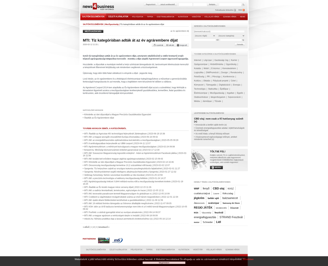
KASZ (231, 188)
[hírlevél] (225, 10)
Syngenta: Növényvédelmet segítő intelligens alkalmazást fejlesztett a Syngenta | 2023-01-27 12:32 (130, 172)
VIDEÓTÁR (196, 17)
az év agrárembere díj (179, 31)
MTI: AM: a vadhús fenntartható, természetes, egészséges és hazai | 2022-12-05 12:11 (124, 190)
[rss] (241, 10)
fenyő (206, 188)
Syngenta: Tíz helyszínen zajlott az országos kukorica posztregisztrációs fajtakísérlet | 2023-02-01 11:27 (132, 168)
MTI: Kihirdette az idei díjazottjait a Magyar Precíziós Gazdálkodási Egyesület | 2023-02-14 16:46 (129, 162)
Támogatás (211, 85)
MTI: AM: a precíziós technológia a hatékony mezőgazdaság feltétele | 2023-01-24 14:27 (125, 178)
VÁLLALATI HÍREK (211, 17)
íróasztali (234, 208)
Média (197, 101)
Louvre (216, 193)
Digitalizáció (224, 85)
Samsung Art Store (231, 203)
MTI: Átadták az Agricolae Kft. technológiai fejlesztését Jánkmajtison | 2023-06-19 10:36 (124, 133)
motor (196, 222)
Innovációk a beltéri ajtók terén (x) (211, 125)
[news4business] (98, 7)
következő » (104, 227)
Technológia (200, 89)
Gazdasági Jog (221, 60)
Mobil (206, 68)
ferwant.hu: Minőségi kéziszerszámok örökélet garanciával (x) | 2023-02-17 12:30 (122, 150)
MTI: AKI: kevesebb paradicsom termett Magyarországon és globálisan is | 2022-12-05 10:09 (127, 193)
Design (224, 72)
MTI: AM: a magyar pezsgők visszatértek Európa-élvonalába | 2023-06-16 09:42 (121, 137)
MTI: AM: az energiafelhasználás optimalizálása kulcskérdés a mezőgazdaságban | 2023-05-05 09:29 (131, 140)
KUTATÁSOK (183, 17)
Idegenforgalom (218, 97)
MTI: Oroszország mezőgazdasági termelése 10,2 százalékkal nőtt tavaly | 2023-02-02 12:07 (127, 165)
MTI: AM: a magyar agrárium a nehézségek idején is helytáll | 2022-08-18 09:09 (121, 215)
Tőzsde (217, 101)
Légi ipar (208, 60)
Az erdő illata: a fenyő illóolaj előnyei (212, 133)
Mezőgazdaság (112, 24)
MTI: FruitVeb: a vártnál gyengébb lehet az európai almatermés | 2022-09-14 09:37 (122, 212)
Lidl (218, 222)
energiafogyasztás (205, 217)
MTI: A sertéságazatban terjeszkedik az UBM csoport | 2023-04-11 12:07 (117, 143)
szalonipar (213, 203)
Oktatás (206, 80)
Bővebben (248, 259)
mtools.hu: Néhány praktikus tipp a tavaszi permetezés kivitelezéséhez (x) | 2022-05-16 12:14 (127, 219)
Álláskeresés (199, 203)
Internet (197, 60)
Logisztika (198, 72)
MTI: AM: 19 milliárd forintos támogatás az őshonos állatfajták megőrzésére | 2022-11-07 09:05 (128, 203)
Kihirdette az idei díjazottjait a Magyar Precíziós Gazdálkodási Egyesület (117, 114)
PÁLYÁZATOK (137, 17)
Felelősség (199, 76)
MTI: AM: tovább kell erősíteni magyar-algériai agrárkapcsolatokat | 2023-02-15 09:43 (123, 159)
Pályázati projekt (220, 80)
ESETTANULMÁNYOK (165, 17)
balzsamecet (230, 198)
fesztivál (219, 212)
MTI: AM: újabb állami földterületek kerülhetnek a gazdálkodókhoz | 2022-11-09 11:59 (123, 200)
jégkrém (199, 198)
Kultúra (197, 80)
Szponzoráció (234, 97)
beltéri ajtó (213, 198)
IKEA (196, 213)
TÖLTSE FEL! (218, 151)
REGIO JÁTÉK (203, 207)
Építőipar (224, 89)
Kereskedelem (229, 68)
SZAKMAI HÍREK (229, 17)
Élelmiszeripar (200, 93)
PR (208, 76)
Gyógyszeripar (201, 64)
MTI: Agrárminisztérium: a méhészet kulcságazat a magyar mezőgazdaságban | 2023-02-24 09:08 (129, 146)
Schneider (208, 222)
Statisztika (212, 89)
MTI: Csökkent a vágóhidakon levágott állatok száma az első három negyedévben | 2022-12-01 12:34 (131, 197)
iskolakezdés (221, 208)
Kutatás (197, 68)
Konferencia (228, 76)
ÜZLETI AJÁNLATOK (118, 16)
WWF (196, 188)
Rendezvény (236, 72)
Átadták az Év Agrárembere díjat (99, 118)
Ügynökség (231, 64)
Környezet (198, 85)
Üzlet (233, 80)
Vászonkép (206, 213)
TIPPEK (150, 17)
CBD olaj (218, 188)
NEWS (242, 17)
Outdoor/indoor (201, 97)
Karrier (234, 60)
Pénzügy (216, 76)
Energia (236, 85)
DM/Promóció (212, 72)
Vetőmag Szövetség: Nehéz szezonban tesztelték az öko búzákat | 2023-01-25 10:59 (123, 175)
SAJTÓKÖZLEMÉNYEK (93, 16)
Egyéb (240, 93)
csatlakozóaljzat (202, 193)
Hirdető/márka (216, 64)
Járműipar (207, 101)
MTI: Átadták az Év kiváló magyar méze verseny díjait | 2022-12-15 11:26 (117, 187)
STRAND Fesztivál (231, 217)
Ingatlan (230, 93)
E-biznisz (215, 68)
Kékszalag (228, 193)
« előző (86, 227)
